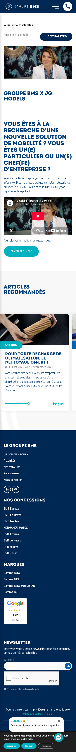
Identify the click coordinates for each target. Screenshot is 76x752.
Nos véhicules (12, 467)
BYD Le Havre (12, 540)
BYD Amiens (11, 534)
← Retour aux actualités (18, 25)
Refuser (29, 745)
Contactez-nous (21, 251)
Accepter (11, 745)
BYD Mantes (11, 547)
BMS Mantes (11, 521)
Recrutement (12, 473)
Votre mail (9, 659)
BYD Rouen (10, 553)
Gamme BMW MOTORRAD (19, 586)
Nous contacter (13, 480)
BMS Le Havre (12, 515)
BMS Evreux (11, 508)
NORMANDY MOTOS (16, 527)
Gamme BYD (11, 592)
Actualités (9, 460)
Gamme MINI (11, 579)
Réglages (46, 745)
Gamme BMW (12, 573)
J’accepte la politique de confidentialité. (23, 689)
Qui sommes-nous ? (16, 454)
